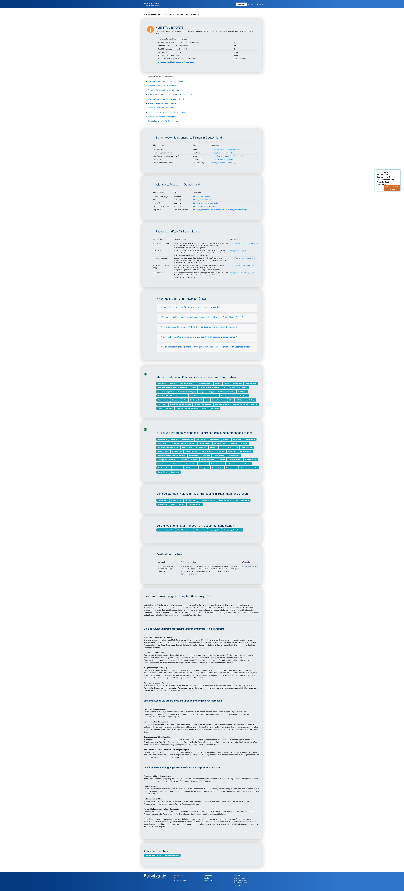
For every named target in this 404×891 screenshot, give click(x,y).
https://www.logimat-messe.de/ (205, 203)
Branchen (241, 4)
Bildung (176, 878)
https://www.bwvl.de (250, 566)
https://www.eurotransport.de (242, 265)
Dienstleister (208, 880)
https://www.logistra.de (239, 251)
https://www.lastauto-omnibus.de (243, 258)
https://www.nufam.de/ (202, 200)
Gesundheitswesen (181, 880)
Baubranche (178, 875)
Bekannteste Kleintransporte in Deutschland (165, 81)
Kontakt (251, 4)
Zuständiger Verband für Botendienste (163, 121)
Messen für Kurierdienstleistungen (161, 117)
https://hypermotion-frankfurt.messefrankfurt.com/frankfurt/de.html (220, 210)
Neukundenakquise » (152, 14)
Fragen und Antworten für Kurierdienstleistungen (167, 112)
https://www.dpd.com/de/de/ (223, 163)
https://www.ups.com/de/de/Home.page (228, 156)
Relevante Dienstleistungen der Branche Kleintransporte (170, 94)
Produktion (208, 875)
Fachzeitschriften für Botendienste (161, 108)
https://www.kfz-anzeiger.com (242, 273)
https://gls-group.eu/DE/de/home (225, 159)
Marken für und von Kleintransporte (162, 86)
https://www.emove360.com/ (205, 206)
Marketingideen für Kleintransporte (162, 103)
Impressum (260, 4)
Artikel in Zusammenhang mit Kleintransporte (166, 90)
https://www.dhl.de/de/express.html (226, 150)
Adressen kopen (238, 886)
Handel (206, 878)
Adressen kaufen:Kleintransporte (392, 187)
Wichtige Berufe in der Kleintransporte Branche (166, 99)
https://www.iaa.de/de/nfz (203, 196)
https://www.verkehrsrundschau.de (244, 243)
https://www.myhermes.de (222, 153)
